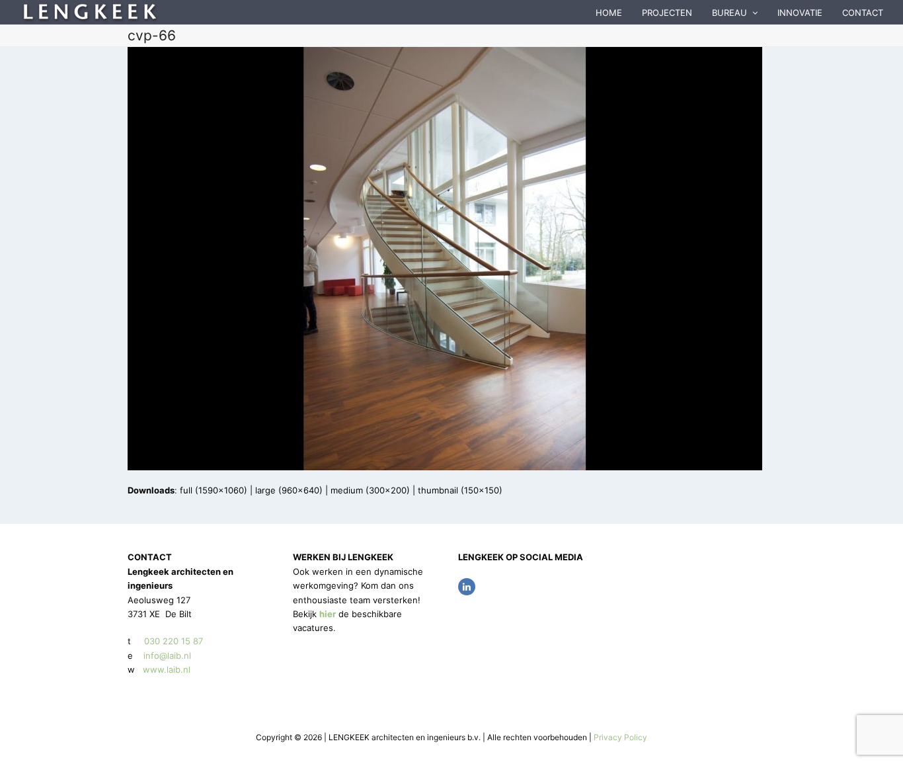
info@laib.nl (167, 655)
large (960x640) (289, 490)
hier (327, 614)
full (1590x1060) (213, 490)
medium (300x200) (370, 490)
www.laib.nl (165, 669)
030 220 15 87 (173, 641)
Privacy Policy (620, 737)
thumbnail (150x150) (460, 490)
